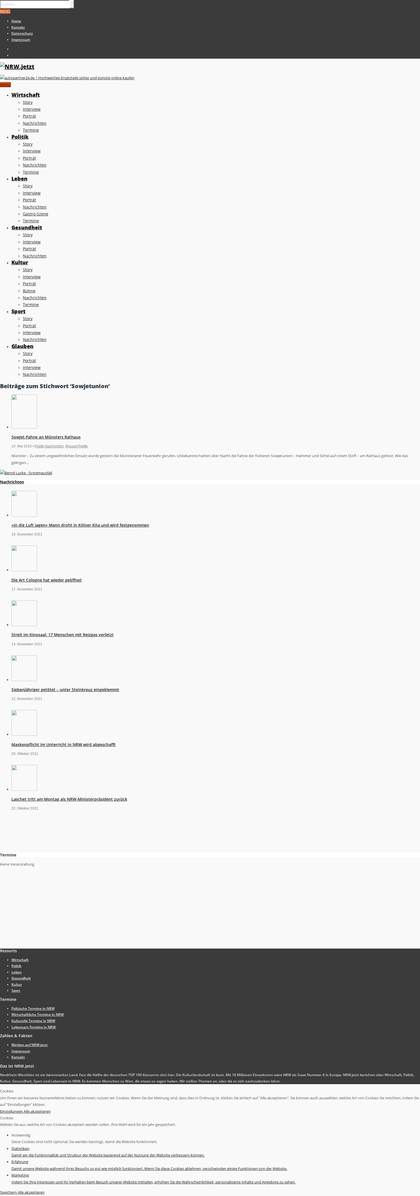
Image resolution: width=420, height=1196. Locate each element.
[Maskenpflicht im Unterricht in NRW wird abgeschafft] (24, 734)
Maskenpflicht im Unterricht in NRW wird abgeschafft (63, 744)
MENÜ (5, 11)
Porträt (29, 116)
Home (16, 21)
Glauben (22, 346)
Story (28, 102)
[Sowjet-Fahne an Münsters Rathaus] (24, 427)
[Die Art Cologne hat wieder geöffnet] (24, 569)
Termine (31, 130)
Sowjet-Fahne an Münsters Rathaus (46, 437)
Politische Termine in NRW (33, 1008)
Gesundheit (26, 227)
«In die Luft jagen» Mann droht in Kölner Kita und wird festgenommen (80, 525)
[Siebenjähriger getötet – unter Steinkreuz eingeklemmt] (24, 679)
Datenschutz (22, 33)
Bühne (29, 290)
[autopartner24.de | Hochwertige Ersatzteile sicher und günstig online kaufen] (67, 77)
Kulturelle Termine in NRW (33, 1020)
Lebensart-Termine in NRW (33, 1027)
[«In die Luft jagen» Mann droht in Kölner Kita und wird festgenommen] (24, 515)
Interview (32, 109)
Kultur (19, 262)
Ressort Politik (76, 446)
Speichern (9, 1192)
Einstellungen (12, 1111)
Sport (18, 311)
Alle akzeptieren (37, 1111)
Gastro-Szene (35, 214)
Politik (20, 136)
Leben (19, 178)
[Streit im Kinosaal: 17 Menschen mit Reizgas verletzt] (24, 624)
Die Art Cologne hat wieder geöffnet (46, 580)
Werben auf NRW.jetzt (29, 1044)
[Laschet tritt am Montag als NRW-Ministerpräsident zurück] (24, 789)
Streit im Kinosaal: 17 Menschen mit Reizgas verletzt (62, 634)
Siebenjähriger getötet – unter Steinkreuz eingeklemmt (65, 689)
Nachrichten (35, 123)
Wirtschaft (25, 94)
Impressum (20, 39)
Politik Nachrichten (49, 446)
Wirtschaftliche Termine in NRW (37, 1014)
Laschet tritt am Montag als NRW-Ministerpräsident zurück (69, 799)
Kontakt (18, 27)
